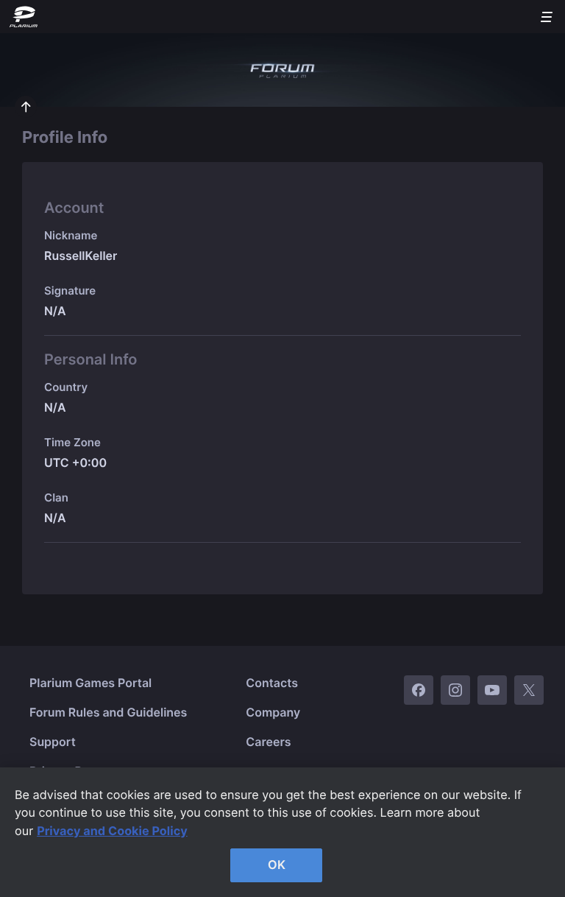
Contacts (272, 682)
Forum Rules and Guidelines (108, 712)
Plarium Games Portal (90, 682)
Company (273, 712)
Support (52, 741)
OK (276, 864)
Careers (268, 741)
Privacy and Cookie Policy (112, 830)
